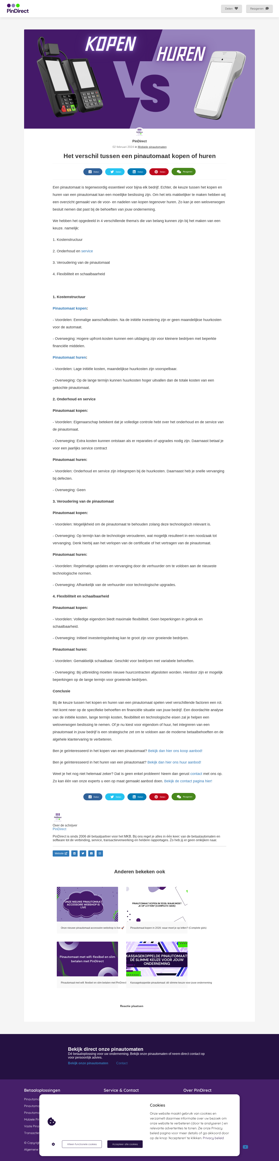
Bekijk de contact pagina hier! (188, 781)
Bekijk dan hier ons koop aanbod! (174, 751)
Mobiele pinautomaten (152, 146)
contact (196, 774)
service (87, 251)
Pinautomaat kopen (70, 308)
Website (59, 853)
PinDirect (139, 141)
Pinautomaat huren (69, 357)
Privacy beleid (213, 1138)
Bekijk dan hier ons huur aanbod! (174, 762)
